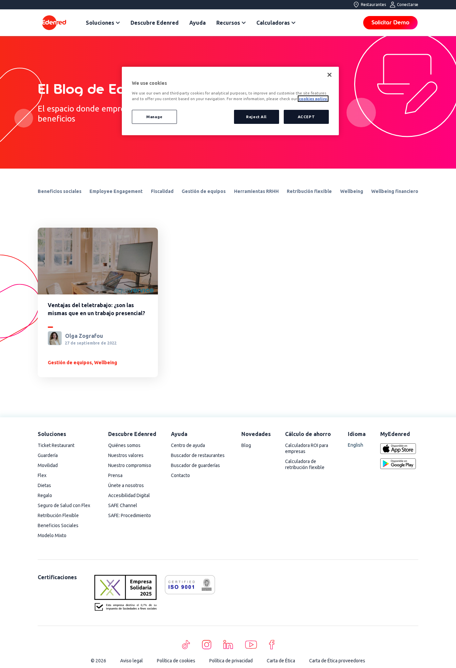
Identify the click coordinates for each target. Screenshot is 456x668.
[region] (230, 101)
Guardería (48, 455)
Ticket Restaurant (56, 445)
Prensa (115, 475)
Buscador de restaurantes (198, 455)
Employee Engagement (116, 191)
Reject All (256, 117)
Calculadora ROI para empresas (306, 448)
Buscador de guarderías (195, 465)
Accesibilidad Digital (129, 495)
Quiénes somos (124, 445)
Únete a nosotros (126, 485)
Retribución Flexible (58, 515)
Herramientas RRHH (256, 191)
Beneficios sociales (59, 191)
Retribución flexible (309, 191)
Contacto (180, 475)
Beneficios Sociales (58, 525)
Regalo (45, 495)
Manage (154, 117)
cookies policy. (313, 98)
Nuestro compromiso (129, 465)
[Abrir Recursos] (244, 23)
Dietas (44, 485)
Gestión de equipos (204, 191)
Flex (42, 475)
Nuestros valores (126, 455)
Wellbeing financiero (394, 191)
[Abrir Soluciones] (118, 23)
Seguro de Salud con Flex (64, 505)
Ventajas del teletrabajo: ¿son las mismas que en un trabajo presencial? (96, 309)
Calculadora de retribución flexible (304, 464)
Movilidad (48, 465)
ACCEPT (306, 117)
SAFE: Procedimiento (129, 515)
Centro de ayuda (188, 445)
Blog (246, 445)
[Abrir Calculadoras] (293, 23)
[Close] (329, 74)
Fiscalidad (162, 191)
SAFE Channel (122, 505)
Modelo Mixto (52, 535)
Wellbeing (351, 191)
